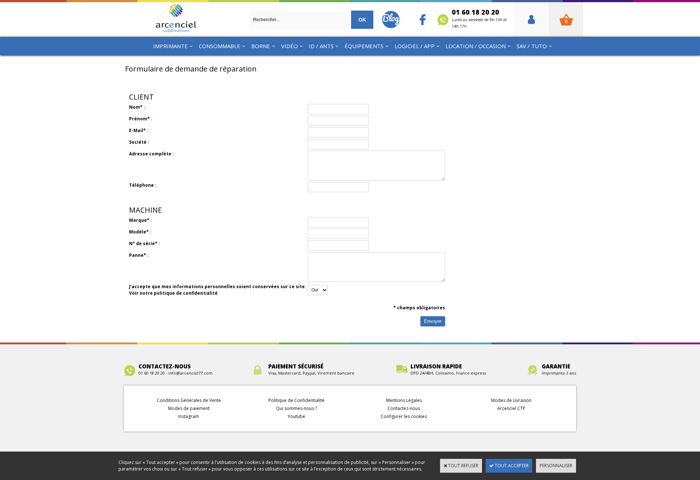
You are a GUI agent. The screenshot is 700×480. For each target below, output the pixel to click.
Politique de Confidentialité (296, 400)
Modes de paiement (189, 408)
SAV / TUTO (532, 46)
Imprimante (170, 46)
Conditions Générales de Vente (189, 400)
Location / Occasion (476, 46)
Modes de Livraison (511, 400)
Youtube (296, 416)
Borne (260, 46)
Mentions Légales (404, 400)
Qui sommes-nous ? (296, 408)
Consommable (219, 46)
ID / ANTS (321, 46)
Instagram (188, 416)
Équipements (364, 46)
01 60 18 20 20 (479, 18)
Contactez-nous (404, 408)
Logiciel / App (414, 46)
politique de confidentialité (186, 293)
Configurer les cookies (404, 416)
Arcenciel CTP (511, 408)
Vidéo (289, 46)
